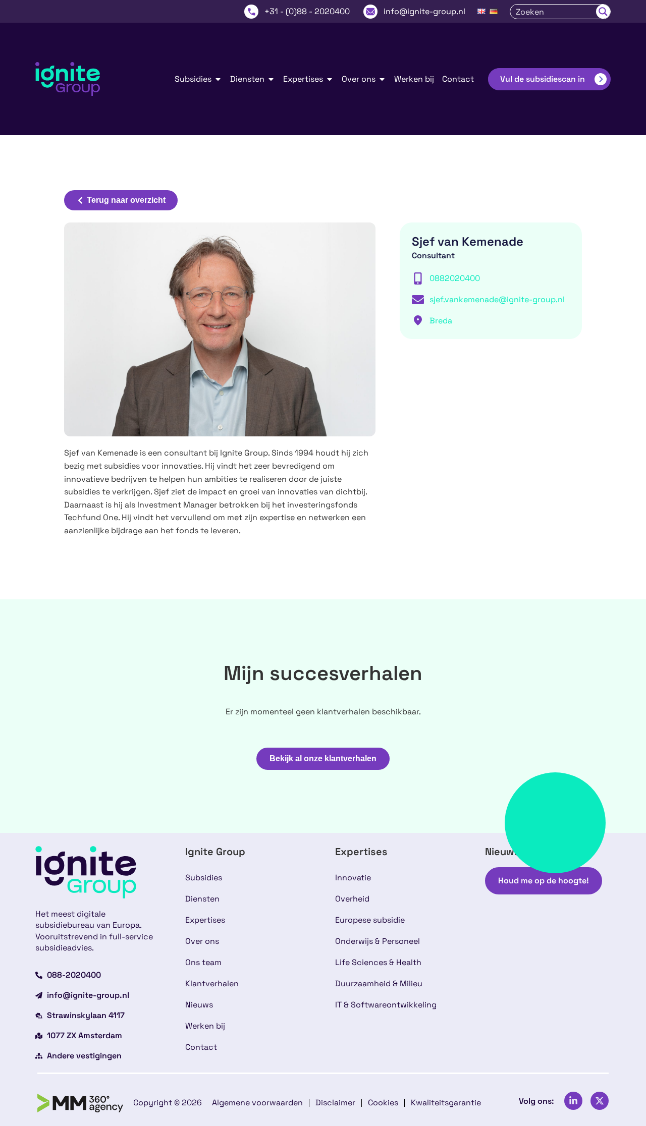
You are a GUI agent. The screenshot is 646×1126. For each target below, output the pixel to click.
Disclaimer (335, 1102)
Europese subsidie (370, 920)
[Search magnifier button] (603, 12)
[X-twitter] (599, 1101)
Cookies (383, 1102)
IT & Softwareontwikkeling (386, 1004)
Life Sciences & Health (378, 962)
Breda (440, 320)
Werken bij (205, 1026)
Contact (201, 1047)
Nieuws (199, 1004)
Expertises (205, 920)
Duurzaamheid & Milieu (378, 983)
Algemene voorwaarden (257, 1102)
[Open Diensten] (271, 79)
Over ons (202, 941)
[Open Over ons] (382, 79)
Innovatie (353, 877)
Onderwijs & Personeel (377, 941)
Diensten (202, 898)
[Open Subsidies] (218, 79)
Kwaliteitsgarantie (446, 1102)
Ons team (203, 962)
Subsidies (203, 877)
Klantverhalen (212, 983)
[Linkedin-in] (573, 1101)
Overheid (352, 898)
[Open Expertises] (330, 79)
